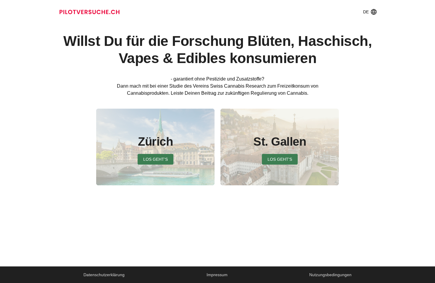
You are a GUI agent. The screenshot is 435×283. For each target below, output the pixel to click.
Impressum (217, 274)
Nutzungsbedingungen (330, 274)
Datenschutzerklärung (104, 274)
